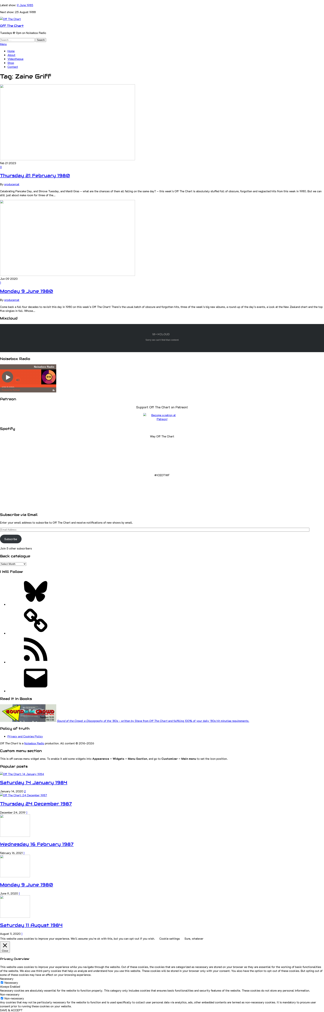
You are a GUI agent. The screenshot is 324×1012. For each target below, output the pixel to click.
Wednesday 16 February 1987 (37, 844)
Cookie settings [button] (169, 938)
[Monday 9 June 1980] (67, 275)
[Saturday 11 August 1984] (15, 916)
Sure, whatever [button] (193, 938)
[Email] (36, 691)
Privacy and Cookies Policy (25, 736)
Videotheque (15, 59)
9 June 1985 (25, 5)
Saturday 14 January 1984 (33, 782)
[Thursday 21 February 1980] (67, 159)
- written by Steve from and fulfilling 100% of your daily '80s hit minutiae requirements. (153, 721)
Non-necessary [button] (10, 994)
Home (11, 51)
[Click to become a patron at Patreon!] (162, 419)
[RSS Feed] (36, 662)
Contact (13, 67)
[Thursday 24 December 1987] (23, 795)
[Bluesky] (36, 604)
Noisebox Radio (34, 743)
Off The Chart (12, 26)
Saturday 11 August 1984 (31, 925)
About (11, 55)
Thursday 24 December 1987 (36, 804)
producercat (11, 184)
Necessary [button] (7, 979)
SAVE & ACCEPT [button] (11, 1010)
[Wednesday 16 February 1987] (15, 836)
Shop (11, 63)
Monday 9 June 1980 (26, 291)
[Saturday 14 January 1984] (22, 774)
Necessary (11, 982)
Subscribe (10, 539)
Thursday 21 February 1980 (35, 175)
